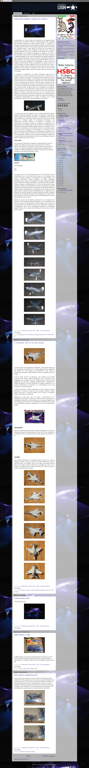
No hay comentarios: (45, 330)
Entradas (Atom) (24, 759)
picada (40, 334)
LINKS (33, 13)
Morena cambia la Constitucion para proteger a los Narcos (66, 52)
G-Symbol (52, 208)
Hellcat (28, 751)
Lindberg (36, 334)
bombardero (22, 334)
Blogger (55, 764)
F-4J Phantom (22, 590)
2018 (60, 173)
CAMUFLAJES (26, 13)
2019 (60, 171)
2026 (60, 150)
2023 (60, 164)
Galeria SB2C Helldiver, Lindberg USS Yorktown (30, 19)
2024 (60, 162)
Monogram (37, 590)
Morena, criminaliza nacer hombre (66, 55)
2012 (60, 185)
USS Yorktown (48, 334)
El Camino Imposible (63, 116)
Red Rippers (43, 590)
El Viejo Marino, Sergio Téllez (66, 190)
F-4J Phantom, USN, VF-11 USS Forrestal (28, 343)
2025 (60, 160)
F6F (25, 751)
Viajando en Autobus (64, 115)
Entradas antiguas (48, 756)
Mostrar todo (72, 145)
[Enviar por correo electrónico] (15, 332)
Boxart (20, 668)
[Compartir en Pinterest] (19, 332)
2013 (60, 183)
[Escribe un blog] (16, 332)
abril (61, 152)
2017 (60, 175)
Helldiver (31, 334)
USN (47, 590)
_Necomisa (21, 751)
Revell (35, 668)
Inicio (28, 756)
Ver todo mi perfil (62, 192)
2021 (60, 166)
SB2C (43, 334)
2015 (60, 179)
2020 (60, 168)
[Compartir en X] (17, 332)
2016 (60, 177)
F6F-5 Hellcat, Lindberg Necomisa (26, 675)
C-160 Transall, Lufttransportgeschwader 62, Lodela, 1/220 (65, 122)
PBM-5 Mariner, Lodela (22, 635)
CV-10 (27, 334)
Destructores (62, 140)
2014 (60, 181)
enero (61, 158)
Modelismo (61, 120)
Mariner (28, 668)
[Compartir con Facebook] (18, 332)
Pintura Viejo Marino (64, 127)
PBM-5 (32, 668)
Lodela (32, 590)
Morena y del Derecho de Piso (64, 43)
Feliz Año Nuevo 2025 (21, 598)
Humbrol (28, 590)
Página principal (17, 13)
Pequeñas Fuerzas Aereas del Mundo (65, 134)
